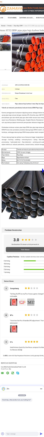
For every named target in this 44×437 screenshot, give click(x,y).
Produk (9, 26)
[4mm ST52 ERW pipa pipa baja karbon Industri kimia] (5, 38)
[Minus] (41, 389)
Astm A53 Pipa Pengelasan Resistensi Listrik (21, 355)
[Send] (41, 433)
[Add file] (2, 433)
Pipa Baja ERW (18, 26)
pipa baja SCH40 (38, 355)
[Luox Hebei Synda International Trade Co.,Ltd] (11, 9)
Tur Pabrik (12, 18)
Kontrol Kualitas (27, 18)
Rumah (3, 26)
